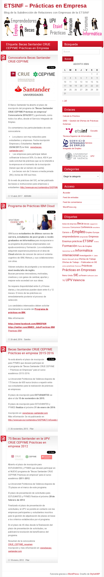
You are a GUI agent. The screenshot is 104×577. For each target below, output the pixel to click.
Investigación (85, 255)
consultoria (96, 227)
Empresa (93, 236)
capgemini (94, 224)
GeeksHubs (66, 251)
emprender (84, 237)
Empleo (78, 231)
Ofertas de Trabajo (87, 259)
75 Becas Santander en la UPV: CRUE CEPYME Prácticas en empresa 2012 (29, 442)
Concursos (75, 227)
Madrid (64, 259)
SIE (75, 275)
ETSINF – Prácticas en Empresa (45, 6)
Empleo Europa (92, 232)
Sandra (27, 339)
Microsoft (71, 259)
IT (92, 256)
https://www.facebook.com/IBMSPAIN (27, 323)
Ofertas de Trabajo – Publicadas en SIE (79, 262)
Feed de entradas (70, 197)
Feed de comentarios (72, 202)
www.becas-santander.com (35, 413)
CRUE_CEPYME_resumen (20, 544)
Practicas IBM (47, 327)
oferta (76, 259)
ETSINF (88, 241)
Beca (80, 223)
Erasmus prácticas (72, 241)
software (83, 275)
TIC (63, 280)
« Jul (64, 100)
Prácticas (87, 265)
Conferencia (86, 227)
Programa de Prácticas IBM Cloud (31, 206)
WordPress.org (69, 207)
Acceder (66, 193)
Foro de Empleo (85, 246)
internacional (70, 255)
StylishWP (95, 574)
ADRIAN (27, 196)
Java (96, 256)
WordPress (73, 574)
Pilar (32, 429)
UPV (92, 156)
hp (71, 251)
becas (86, 224)
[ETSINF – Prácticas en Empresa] (52, 26)
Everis (96, 242)
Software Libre (92, 276)
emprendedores (70, 236)
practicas (70, 266)
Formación (69, 246)
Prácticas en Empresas (79, 270)
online (64, 266)
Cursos (65, 232)
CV (71, 232)
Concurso (66, 227)
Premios (78, 266)
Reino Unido (67, 275)
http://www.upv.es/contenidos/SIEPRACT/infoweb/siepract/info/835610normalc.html (49, 420)
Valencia (79, 280)
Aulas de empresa (69, 224)
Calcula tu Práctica (71, 116)
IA (74, 251)
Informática (83, 250)
